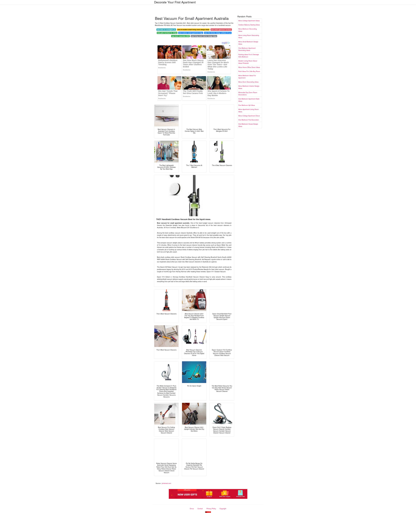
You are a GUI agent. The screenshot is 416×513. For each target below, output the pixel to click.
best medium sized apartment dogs (191, 33)
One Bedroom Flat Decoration (248, 120)
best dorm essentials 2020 (180, 36)
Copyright (223, 508)
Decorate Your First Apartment (175, 2)
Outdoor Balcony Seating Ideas (249, 25)
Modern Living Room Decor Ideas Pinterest (247, 62)
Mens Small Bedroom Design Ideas (248, 43)
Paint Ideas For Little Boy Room (249, 71)
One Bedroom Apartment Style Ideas (248, 100)
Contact (200, 508)
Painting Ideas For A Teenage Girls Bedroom (248, 55)
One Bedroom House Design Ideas (248, 125)
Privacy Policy (211, 508)
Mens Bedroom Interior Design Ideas (248, 87)
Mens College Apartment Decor (249, 116)
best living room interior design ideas (204, 36)
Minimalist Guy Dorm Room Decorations (247, 93)
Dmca (192, 508)
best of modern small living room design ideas (193, 30)
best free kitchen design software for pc (218, 33)
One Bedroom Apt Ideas (246, 105)
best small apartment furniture (221, 30)
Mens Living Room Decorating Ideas (248, 36)
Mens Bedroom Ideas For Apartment (247, 76)
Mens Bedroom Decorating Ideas (247, 30)
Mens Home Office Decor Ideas (249, 67)
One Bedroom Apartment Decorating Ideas (247, 49)
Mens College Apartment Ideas (249, 21)
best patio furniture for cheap (167, 33)
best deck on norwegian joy (166, 30)
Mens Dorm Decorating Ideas (248, 82)
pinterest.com (166, 483)
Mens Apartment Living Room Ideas (248, 110)
